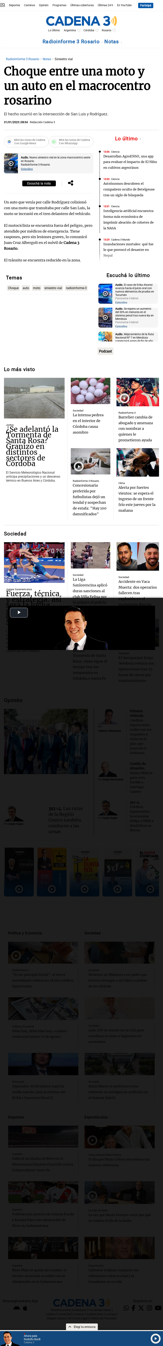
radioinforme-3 (76, 288)
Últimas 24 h (105, 5)
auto (26, 288)
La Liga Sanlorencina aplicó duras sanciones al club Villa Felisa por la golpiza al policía (90, 591)
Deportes (14, 5)
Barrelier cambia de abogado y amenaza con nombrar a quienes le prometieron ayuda (135, 428)
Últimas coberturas (82, 5)
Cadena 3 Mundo (120, 239)
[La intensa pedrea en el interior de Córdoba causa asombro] (90, 391)
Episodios (27, 169)
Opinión (44, 5)
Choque (13, 288)
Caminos (29, 5)
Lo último (127, 138)
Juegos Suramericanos (19, 589)
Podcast (105, 351)
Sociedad (78, 410)
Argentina (70, 30)
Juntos (10, 424)
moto (36, 288)
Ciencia (115, 151)
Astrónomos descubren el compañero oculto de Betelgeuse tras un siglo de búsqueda (129, 189)
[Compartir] (70, 183)
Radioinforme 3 (127, 412)
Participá (145, 5)
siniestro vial (53, 288)
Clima (121, 483)
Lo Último (54, 30)
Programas (59, 5)
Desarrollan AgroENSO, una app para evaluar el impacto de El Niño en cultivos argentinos (130, 162)
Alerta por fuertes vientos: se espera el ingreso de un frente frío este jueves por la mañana (136, 499)
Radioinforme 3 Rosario (72, 41)
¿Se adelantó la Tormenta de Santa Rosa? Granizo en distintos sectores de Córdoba (32, 446)
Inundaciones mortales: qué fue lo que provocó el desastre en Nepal (128, 250)
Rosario (106, 30)
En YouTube (124, 5)
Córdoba (88, 30)
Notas (112, 41)
